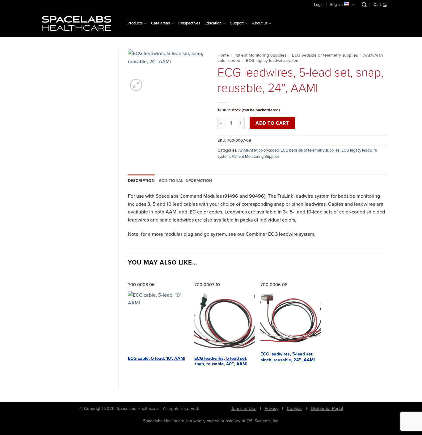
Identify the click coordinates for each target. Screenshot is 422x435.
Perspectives (189, 23)
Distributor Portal (327, 408)
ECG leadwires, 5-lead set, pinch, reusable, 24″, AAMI (287, 357)
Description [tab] (141, 180)
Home (223, 55)
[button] (364, 4)
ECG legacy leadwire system (272, 60)
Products (135, 23)
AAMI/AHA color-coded (258, 150)
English (336, 4)
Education (213, 23)
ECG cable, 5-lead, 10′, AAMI (156, 358)
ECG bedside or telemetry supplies (325, 55)
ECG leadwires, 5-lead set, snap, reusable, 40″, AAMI (220, 361)
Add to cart (272, 123)
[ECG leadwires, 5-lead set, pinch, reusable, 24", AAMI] (290, 319)
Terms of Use (243, 408)
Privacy (271, 408)
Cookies (294, 408)
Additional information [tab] (185, 180)
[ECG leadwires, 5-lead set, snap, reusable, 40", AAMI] (224, 321)
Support (237, 23)
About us (260, 23)
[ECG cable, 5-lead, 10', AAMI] (158, 321)
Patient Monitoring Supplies (260, 55)
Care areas (160, 23)
